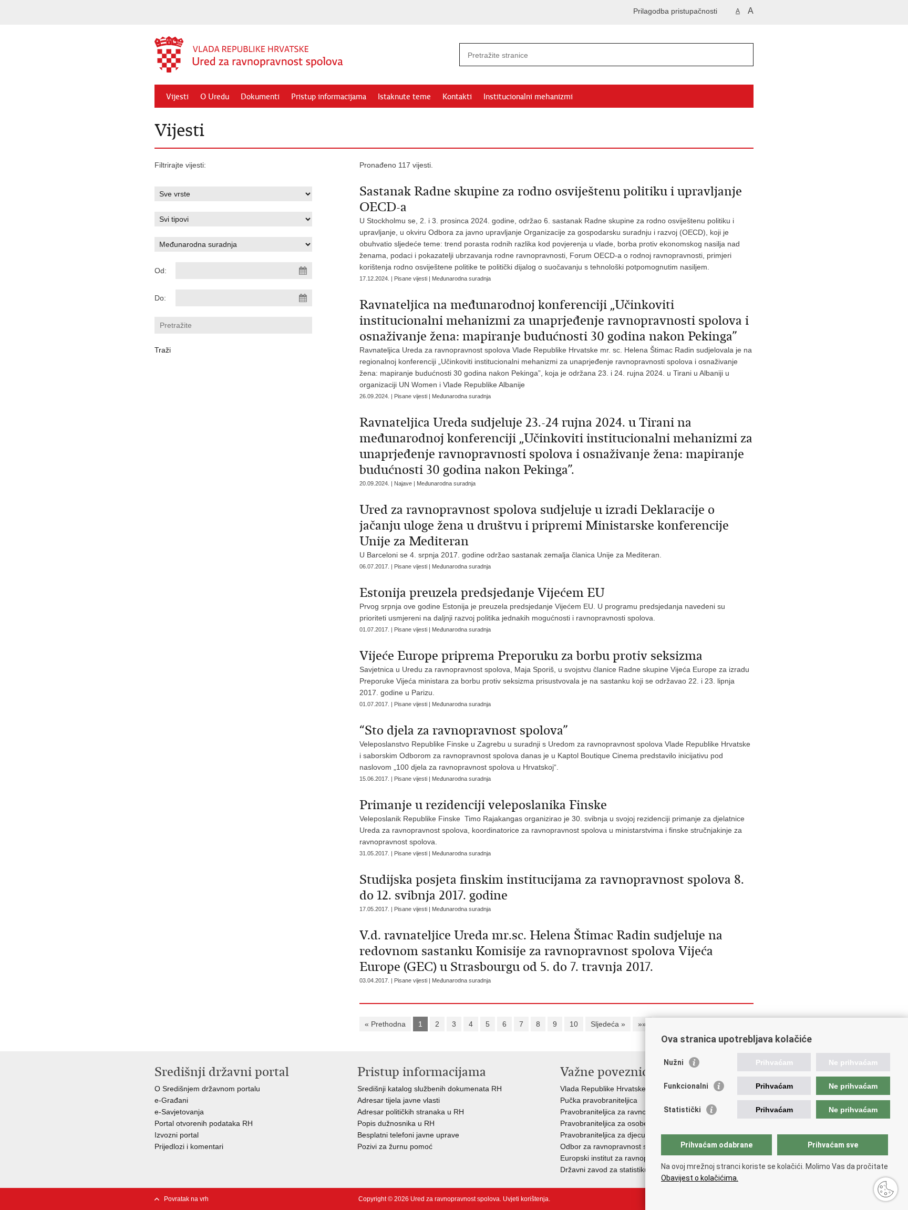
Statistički (682, 1109)
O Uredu (214, 96)
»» (642, 1024)
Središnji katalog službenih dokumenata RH (429, 1088)
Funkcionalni (686, 1086)
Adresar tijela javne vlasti (398, 1100)
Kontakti (457, 96)
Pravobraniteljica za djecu (602, 1135)
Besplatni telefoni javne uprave (408, 1135)
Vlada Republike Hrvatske (603, 1088)
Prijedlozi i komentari (188, 1146)
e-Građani (171, 1100)
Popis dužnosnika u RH (396, 1123)
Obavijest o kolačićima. (699, 1178)
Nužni (674, 1062)
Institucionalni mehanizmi (528, 96)
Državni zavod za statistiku (604, 1169)
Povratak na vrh (186, 1199)
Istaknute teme (404, 96)
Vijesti (177, 96)
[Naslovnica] (304, 55)
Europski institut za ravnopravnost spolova (630, 1158)
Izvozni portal (176, 1135)
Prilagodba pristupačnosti (675, 11)
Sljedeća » (608, 1024)
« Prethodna (385, 1024)
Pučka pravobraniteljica (598, 1100)
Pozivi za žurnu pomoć (394, 1146)
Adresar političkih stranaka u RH (410, 1112)
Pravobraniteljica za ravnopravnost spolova (631, 1112)
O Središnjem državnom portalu (207, 1088)
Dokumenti (260, 96)
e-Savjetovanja (179, 1112)
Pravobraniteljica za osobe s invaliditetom (628, 1123)
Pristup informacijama (328, 96)
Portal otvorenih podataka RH (204, 1123)
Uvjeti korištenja (526, 1199)
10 (574, 1024)
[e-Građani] (199, 12)
